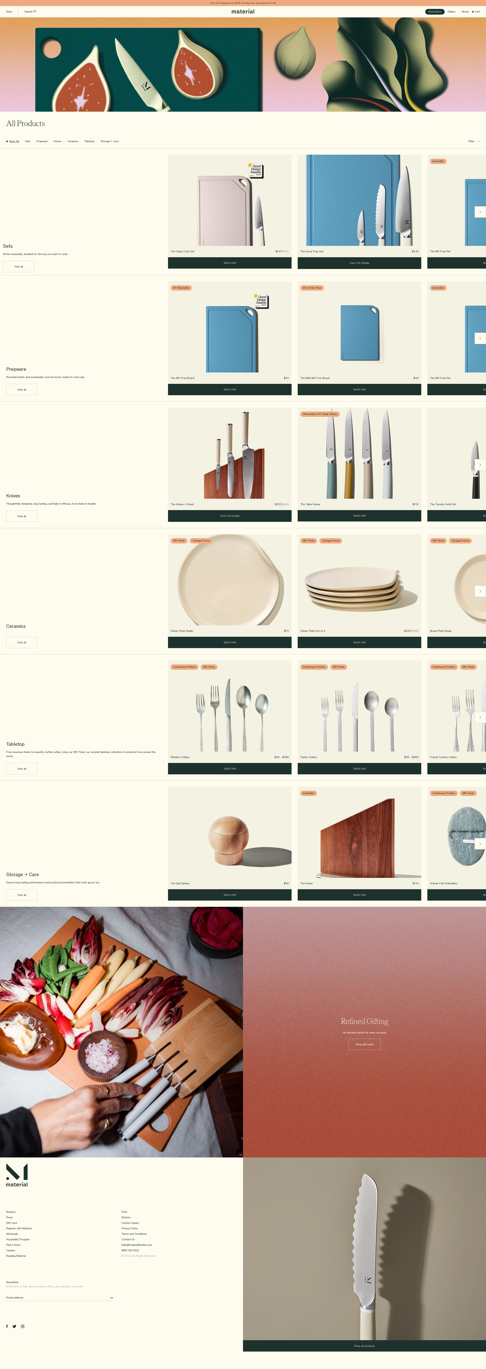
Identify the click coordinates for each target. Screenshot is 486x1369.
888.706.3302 (130, 1250)
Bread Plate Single (441, 631)
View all (18, 266)
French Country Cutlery (443, 757)
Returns (126, 1217)
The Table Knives (310, 504)
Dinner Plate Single (182, 631)
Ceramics (72, 141)
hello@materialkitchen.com (137, 1245)
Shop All (14, 141)
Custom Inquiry (130, 1223)
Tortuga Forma (201, 540)
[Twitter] (14, 1327)
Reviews (11, 1212)
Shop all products (364, 1346)
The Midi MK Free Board (315, 378)
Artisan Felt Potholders (443, 883)
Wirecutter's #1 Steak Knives (320, 414)
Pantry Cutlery (308, 757)
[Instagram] (22, 1327)
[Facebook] (7, 1327)
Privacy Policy (130, 1228)
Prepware (42, 141)
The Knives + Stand (182, 504)
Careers (10, 1250)
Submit (110, 1297)
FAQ (124, 1212)
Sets (27, 141)
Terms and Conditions (134, 1234)
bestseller (438, 161)
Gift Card (11, 1223)
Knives (57, 141)
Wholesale (12, 1234)
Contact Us (128, 1239)
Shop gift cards (365, 1044)
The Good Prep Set (311, 251)
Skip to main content (13, 3)
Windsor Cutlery (180, 757)
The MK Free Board (182, 378)
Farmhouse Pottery (184, 667)
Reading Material (16, 1256)
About (465, 11)
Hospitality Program (18, 1239)
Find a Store (13, 1245)
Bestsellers (434, 11)
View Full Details (359, 263)
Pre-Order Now (312, 287)
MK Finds (179, 540)
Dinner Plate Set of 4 (312, 631)
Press (9, 1217)
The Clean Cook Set (182, 251)
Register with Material (19, 1228)
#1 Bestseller (181, 287)
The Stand (306, 883)
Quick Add (230, 262)
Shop (9, 11)
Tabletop (89, 141)
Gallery (451, 11)
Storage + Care (110, 141)
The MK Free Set (440, 251)
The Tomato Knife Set (443, 504)
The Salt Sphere (180, 883)
